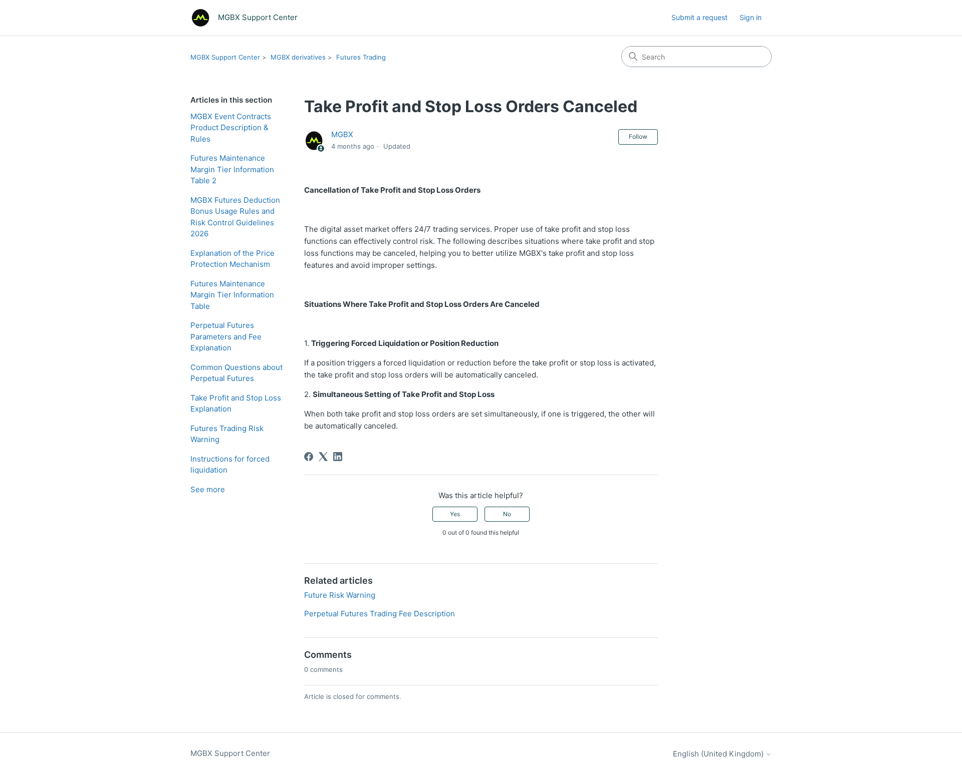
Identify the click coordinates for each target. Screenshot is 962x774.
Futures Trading (361, 57)
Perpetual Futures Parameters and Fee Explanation (226, 336)
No (507, 514)
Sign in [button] (751, 17)
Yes (455, 514)
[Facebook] (308, 456)
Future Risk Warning (339, 595)
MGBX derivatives (298, 57)
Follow (638, 136)
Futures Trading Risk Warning (227, 434)
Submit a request (699, 17)
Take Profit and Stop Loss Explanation (235, 403)
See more (207, 489)
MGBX (342, 134)
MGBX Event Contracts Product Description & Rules (230, 128)
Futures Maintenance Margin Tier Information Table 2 (232, 169)
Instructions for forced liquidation (230, 464)
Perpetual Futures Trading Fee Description (379, 613)
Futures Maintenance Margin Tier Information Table (232, 295)
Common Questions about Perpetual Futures (236, 372)
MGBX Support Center (225, 57)
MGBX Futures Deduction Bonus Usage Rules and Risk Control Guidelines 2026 (235, 217)
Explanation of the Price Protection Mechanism (232, 258)
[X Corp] (323, 456)
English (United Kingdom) (719, 753)
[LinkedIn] (337, 456)
